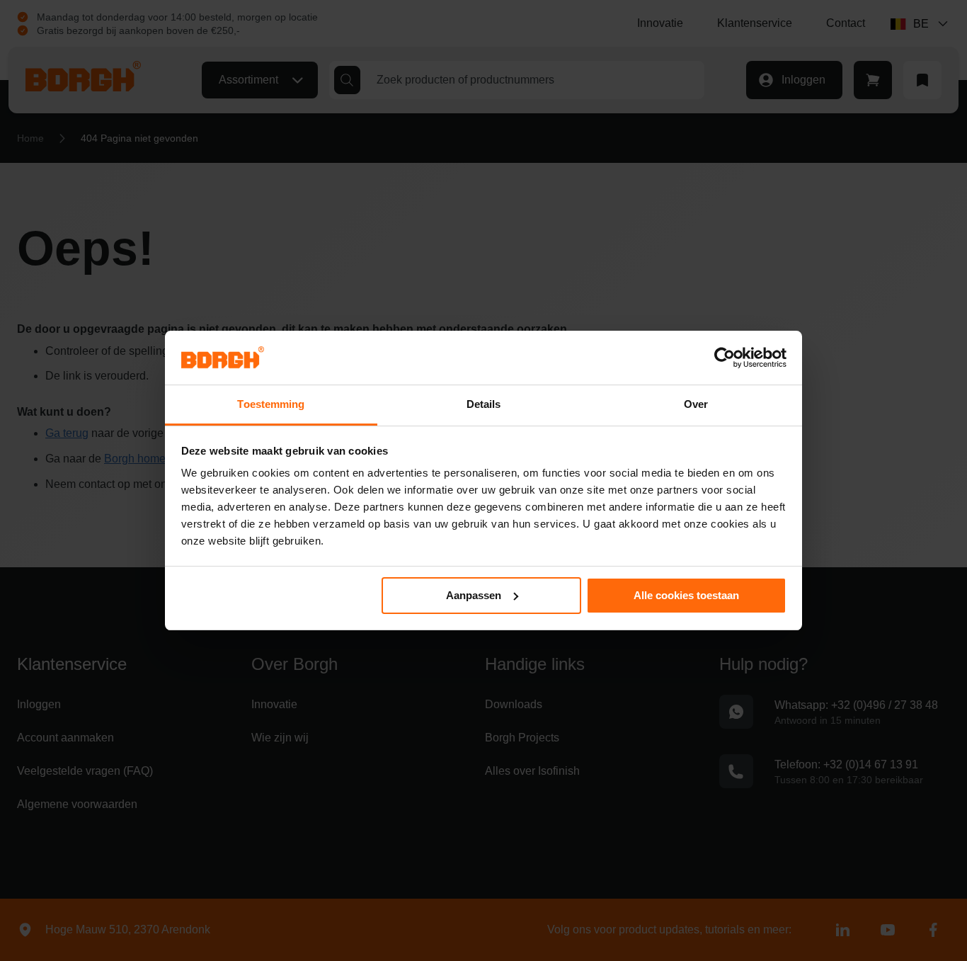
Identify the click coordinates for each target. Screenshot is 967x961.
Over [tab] (696, 404)
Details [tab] (484, 404)
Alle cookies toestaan (686, 595)
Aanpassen (473, 595)
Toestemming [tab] (270, 404)
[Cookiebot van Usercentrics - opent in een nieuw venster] (724, 357)
